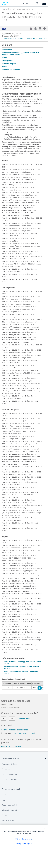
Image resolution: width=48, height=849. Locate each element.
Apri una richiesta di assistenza (14, 730)
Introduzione (7, 50)
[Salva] (31, 28)
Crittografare (7, 61)
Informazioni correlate (11, 70)
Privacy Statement (22, 839)
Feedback (25, 719)
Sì (4, 719)
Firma (4, 58)
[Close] (44, 828)
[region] (24, 837)
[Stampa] (44, 28)
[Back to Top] (40, 688)
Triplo (4, 67)
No (12, 719)
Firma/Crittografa (9, 64)
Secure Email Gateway (11, 747)
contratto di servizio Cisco (23, 733)
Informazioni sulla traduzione (37, 38)
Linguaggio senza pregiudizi (13, 38)
